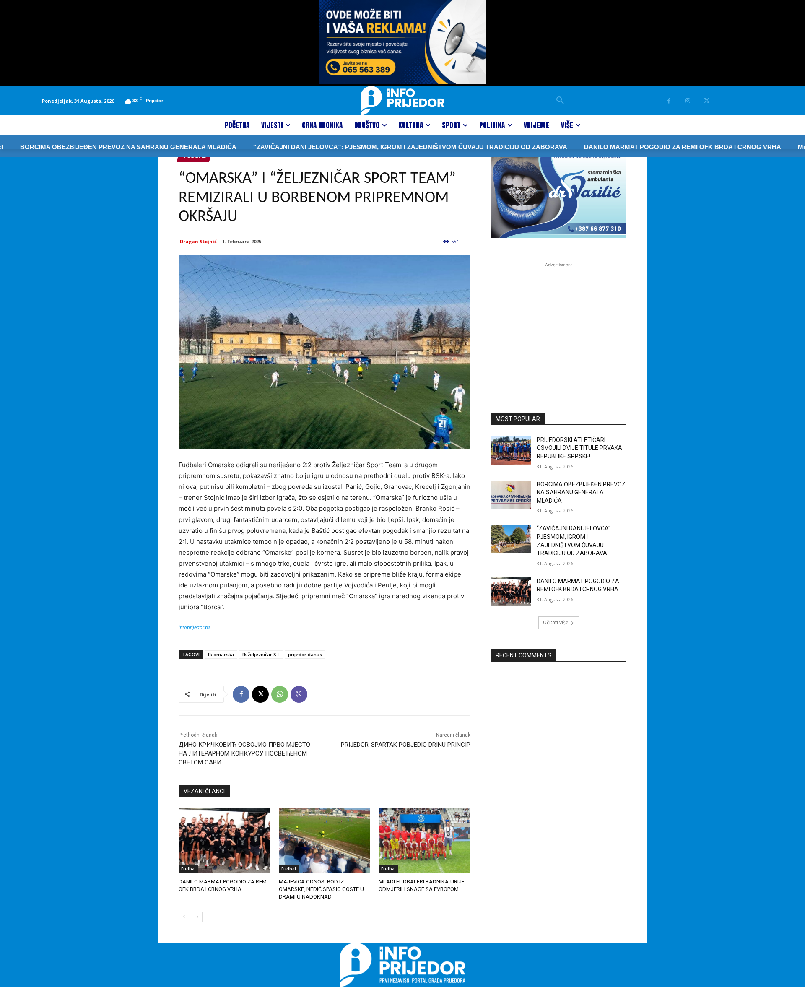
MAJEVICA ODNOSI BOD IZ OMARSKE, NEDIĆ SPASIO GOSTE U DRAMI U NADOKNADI (321, 889)
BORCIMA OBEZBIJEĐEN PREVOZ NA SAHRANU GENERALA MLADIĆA (581, 492)
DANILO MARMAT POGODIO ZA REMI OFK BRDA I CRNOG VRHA (651, 147)
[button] (560, 101)
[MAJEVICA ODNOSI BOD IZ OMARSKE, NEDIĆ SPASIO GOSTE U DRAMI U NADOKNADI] (325, 840)
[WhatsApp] (279, 694)
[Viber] (299, 694)
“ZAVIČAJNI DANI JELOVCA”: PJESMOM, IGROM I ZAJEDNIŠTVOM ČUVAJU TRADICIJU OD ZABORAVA (379, 147)
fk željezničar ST (261, 654)
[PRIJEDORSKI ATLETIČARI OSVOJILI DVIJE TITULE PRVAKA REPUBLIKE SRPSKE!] (511, 450)
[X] (706, 101)
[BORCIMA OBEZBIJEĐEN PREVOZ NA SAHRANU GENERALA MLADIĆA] (511, 495)
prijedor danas (305, 654)
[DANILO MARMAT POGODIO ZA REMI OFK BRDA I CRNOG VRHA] (224, 840)
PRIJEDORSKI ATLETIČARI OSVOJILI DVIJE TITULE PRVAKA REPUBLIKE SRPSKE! (579, 448)
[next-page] (197, 917)
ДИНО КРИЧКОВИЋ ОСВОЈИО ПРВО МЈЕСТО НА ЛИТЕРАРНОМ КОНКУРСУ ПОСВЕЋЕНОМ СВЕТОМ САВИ (244, 753)
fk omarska (221, 654)
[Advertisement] (558, 321)
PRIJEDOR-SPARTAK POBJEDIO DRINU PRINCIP (405, 744)
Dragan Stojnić (198, 241)
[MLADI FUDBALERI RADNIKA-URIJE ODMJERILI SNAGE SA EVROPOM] (424, 840)
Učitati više (556, 622)
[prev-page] (184, 917)
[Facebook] (669, 101)
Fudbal (188, 869)
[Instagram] (687, 101)
